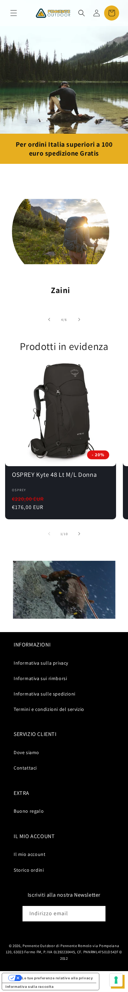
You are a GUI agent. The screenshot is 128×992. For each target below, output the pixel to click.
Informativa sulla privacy (41, 663)
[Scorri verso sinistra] (49, 319)
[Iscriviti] (97, 914)
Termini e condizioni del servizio (49, 709)
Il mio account (29, 854)
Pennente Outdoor (39, 945)
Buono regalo (29, 811)
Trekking (60, 290)
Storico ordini (29, 870)
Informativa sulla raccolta (29, 986)
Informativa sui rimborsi (40, 678)
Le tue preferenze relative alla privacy (57, 978)
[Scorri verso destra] (79, 319)
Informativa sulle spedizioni (44, 694)
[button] (13, 13)
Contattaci (25, 768)
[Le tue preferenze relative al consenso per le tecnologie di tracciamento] (116, 980)
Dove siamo (26, 752)
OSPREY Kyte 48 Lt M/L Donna (54, 475)
